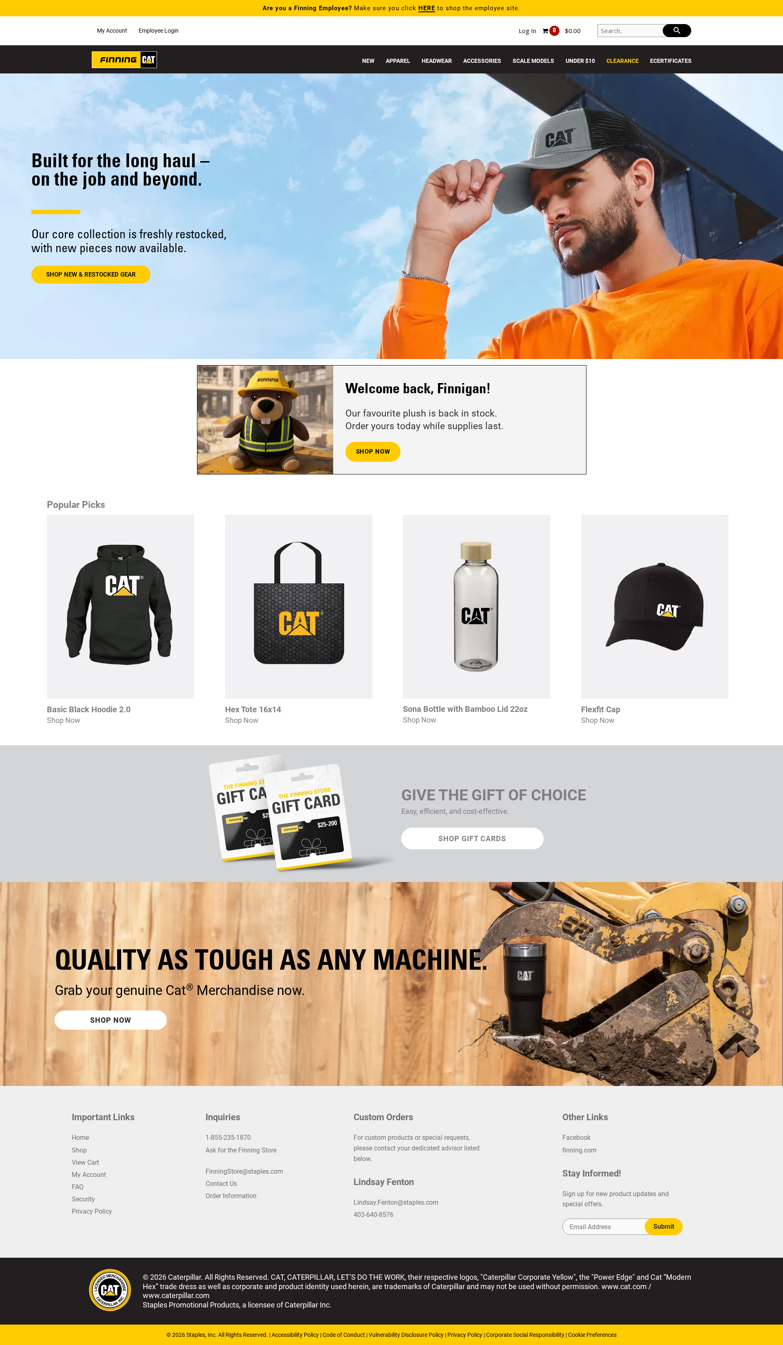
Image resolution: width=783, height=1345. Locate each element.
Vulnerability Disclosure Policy (406, 1335)
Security (83, 1199)
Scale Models (533, 61)
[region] (391, 216)
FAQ (78, 1187)
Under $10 (580, 61)
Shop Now (63, 720)
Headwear (437, 61)
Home (80, 1137)
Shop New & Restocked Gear (91, 274)
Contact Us (221, 1184)
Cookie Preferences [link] (592, 1335)
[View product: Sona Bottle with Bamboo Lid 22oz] (476, 696)
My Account (112, 30)
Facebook (576, 1137)
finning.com (579, 1150)
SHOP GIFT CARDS (472, 838)
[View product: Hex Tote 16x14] (298, 697)
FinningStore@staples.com (244, 1171)
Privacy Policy (92, 1211)
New (368, 61)
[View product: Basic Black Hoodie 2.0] (120, 697)
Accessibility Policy (296, 1335)
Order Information (231, 1196)
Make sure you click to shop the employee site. (391, 8)
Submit (663, 1226)
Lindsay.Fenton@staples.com (396, 1202)
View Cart (85, 1162)
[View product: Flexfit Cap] (654, 697)
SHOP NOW (373, 451)
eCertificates (671, 61)
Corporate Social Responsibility (525, 1335)
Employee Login (159, 30)
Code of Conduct (344, 1335)
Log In (527, 31)
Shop (79, 1150)
